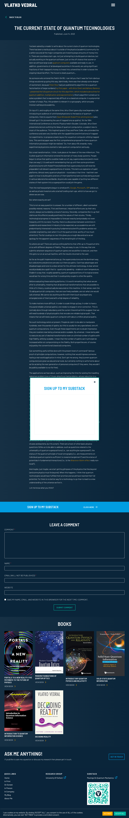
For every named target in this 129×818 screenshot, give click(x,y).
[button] (94, 382)
